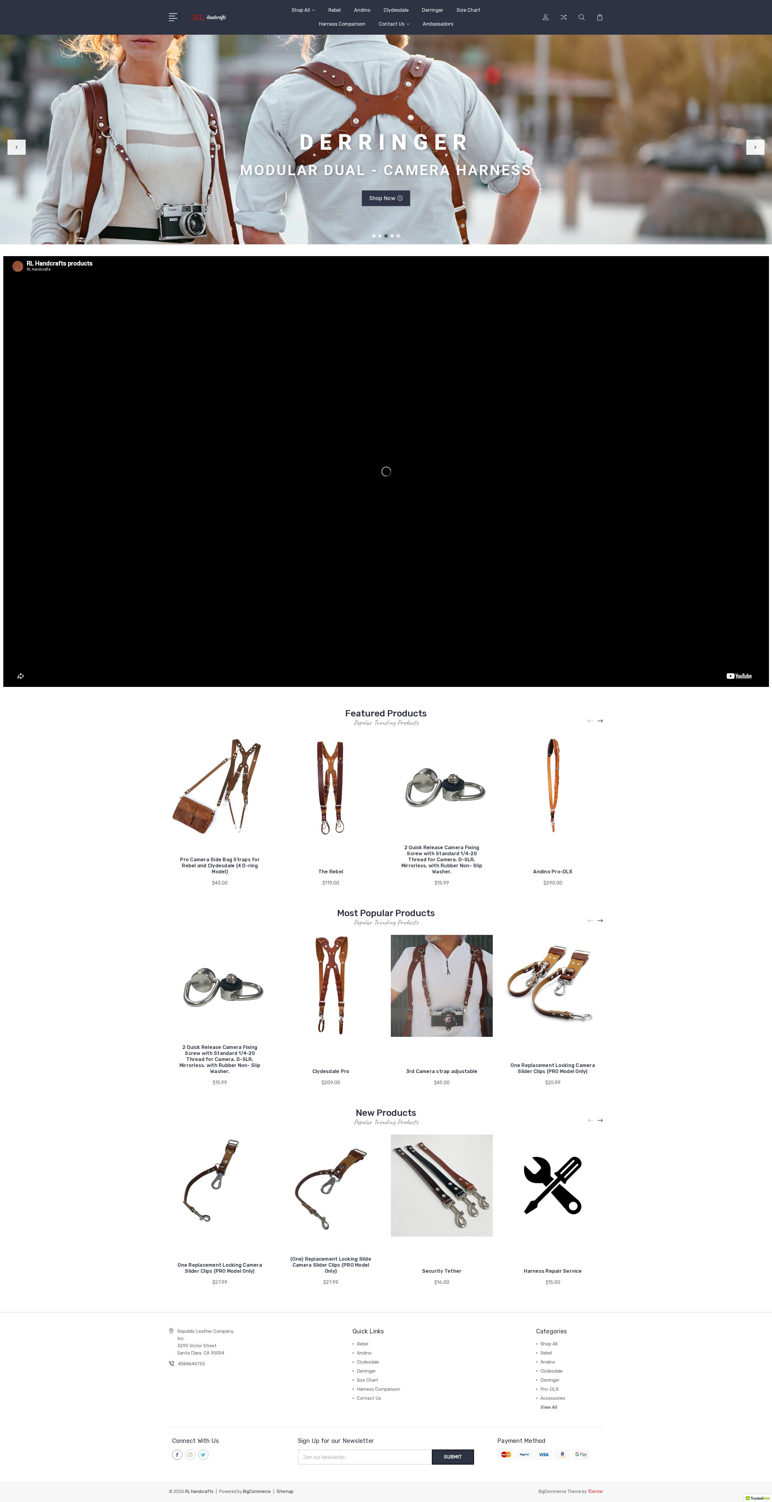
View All (548, 1407)
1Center (595, 1491)
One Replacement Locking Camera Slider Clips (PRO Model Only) (553, 1068)
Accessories (552, 1398)
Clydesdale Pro (331, 1071)
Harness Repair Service (553, 1271)
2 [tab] (380, 236)
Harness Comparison (342, 24)
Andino (362, 10)
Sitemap (285, 1491)
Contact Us (391, 24)
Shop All (301, 10)
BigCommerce (257, 1491)
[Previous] (17, 147)
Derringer (432, 10)
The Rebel (330, 872)
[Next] (755, 147)
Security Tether (442, 1271)
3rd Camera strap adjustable (442, 1071)
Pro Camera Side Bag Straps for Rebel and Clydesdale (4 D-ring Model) (220, 866)
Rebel (334, 10)
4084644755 (191, 1364)
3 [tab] (386, 236)
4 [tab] (392, 236)
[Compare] (563, 21)
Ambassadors (438, 24)
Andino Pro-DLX (552, 872)
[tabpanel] (386, 139)
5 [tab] (398, 236)
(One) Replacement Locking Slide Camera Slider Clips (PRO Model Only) (330, 1265)
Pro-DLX (549, 1389)
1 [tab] (374, 236)
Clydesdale (396, 10)
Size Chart (468, 10)
